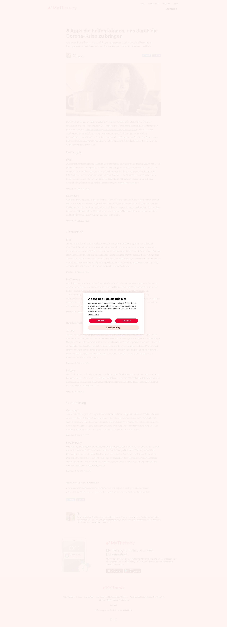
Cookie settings (113, 327)
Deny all (127, 321)
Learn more (93, 314)
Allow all (100, 321)
